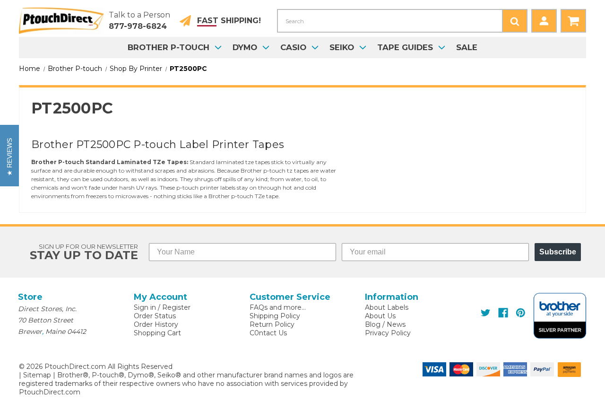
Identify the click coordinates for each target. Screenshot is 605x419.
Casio (293, 47)
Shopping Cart (157, 333)
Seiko (341, 47)
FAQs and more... (278, 307)
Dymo (245, 47)
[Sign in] (544, 21)
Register (176, 307)
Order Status (155, 316)
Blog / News (385, 324)
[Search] (514, 21)
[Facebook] (503, 313)
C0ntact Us (268, 333)
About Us (380, 316)
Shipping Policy (275, 316)
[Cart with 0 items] (573, 21)
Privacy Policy (388, 333)
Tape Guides (405, 47)
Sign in (145, 307)
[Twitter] (486, 313)
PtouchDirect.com (49, 392)
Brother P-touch (168, 47)
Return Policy (272, 324)
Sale (466, 47)
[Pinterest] (521, 313)
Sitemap (37, 375)
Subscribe (557, 252)
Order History (156, 324)
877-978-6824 (138, 26)
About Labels (386, 307)
